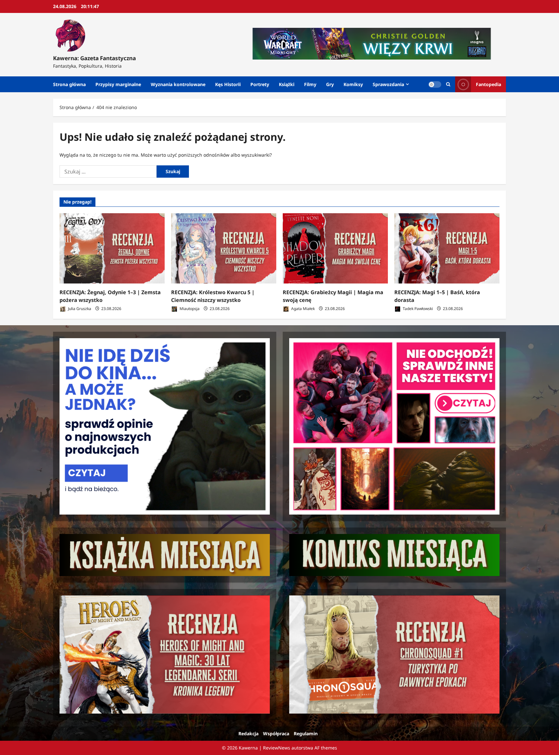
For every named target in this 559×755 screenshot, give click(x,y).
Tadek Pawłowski (417, 308)
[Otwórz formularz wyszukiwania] (448, 84)
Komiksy (353, 84)
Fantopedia (488, 84)
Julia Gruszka (79, 308)
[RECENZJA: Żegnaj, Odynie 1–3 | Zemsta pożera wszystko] (112, 248)
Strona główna (69, 84)
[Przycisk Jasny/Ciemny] (434, 84)
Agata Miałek (302, 308)
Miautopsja (189, 308)
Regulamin (306, 733)
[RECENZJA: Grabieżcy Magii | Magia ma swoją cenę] (335, 248)
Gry (330, 84)
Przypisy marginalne (118, 84)
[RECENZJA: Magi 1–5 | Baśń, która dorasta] (446, 248)
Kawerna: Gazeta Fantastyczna (94, 58)
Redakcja (248, 733)
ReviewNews (276, 748)
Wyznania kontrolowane (178, 84)
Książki (286, 84)
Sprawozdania (388, 84)
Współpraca (276, 733)
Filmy (310, 84)
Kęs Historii (228, 84)
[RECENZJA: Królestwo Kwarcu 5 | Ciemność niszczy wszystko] (223, 248)
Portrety (259, 84)
